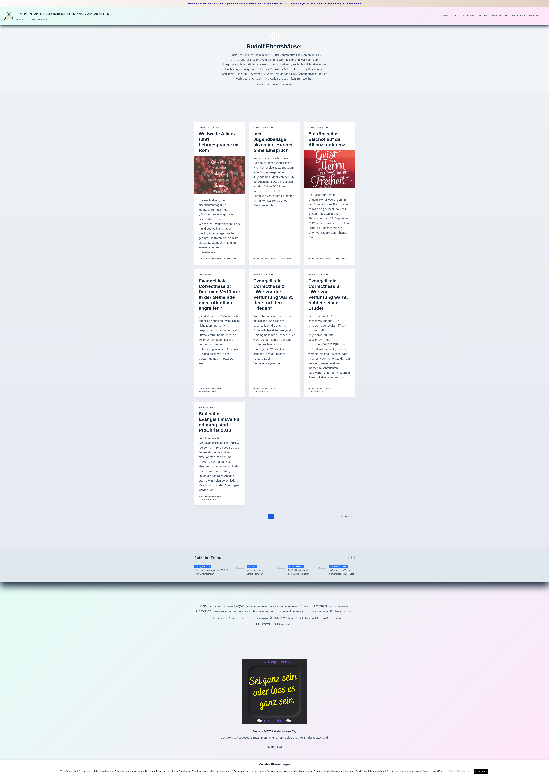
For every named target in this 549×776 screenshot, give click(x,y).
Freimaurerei (305, 606)
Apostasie (219, 606)
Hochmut (270, 611)
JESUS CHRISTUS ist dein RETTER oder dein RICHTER (62, 14)
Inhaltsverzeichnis (464, 16)
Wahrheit (316, 618)
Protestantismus (296, 566)
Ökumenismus (268, 624)
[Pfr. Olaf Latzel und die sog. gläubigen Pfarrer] (281, 570)
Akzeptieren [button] (480, 771)
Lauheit (349, 612)
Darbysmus (273, 606)
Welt (325, 617)
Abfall (204, 606)
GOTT (235, 612)
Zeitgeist (341, 618)
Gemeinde (203, 611)
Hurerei (279, 612)
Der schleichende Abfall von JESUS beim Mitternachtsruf (211, 572)
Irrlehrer (304, 611)
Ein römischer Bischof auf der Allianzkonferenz (326, 139)
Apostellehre (228, 606)
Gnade (228, 611)
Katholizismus (321, 611)
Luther (214, 618)
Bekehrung (251, 606)
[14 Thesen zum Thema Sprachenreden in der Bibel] (322, 570)
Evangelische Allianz (209, 127)
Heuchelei (258, 611)
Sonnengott (250, 618)
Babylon (239, 606)
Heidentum (244, 611)
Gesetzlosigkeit (218, 612)
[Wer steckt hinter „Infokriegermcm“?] (240, 570)
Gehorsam (333, 606)
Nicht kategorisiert (263, 274)
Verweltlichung (302, 618)
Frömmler (320, 606)
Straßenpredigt (262, 618)
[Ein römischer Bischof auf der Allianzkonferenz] (329, 169)
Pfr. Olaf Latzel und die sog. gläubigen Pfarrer (298, 572)
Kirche (334, 611)
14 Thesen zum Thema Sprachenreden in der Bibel (341, 572)
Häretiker (252, 566)
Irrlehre (294, 611)
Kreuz (342, 612)
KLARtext (496, 16)
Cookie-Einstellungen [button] (459, 771)
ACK (211, 606)
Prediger (232, 618)
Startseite (444, 16)
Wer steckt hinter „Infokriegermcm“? (255, 572)
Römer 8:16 (274, 746)
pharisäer (222, 618)
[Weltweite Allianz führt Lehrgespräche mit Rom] (219, 175)
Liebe (206, 618)
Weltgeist (333, 618)
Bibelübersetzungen (515, 16)
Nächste (345, 516)
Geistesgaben (343, 606)
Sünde (276, 617)
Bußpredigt (262, 606)
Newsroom (483, 16)
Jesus (311, 612)
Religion (241, 618)
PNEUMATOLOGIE (338, 566)
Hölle (286, 611)
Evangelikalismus (203, 566)
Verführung (288, 618)
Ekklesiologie (206, 274)
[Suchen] (544, 16)
